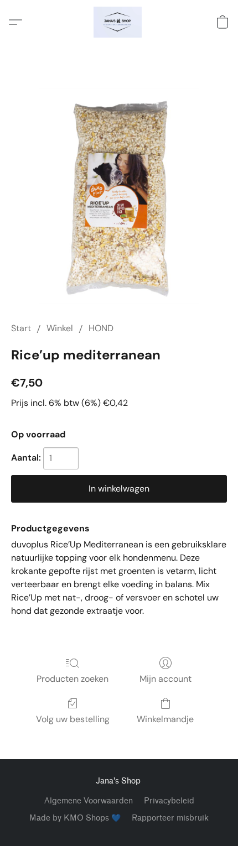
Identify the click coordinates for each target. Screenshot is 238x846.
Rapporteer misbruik (170, 818)
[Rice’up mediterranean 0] (119, 196)
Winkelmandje (165, 719)
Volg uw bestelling (73, 719)
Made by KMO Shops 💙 (75, 818)
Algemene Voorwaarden (88, 801)
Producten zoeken (72, 679)
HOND (101, 328)
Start (21, 328)
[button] (119, 22)
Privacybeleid (169, 801)
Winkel (59, 328)
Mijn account (165, 679)
